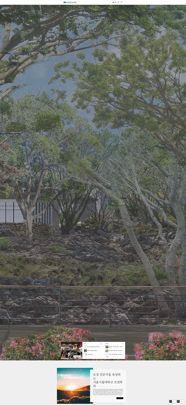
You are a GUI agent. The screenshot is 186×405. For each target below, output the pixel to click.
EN (115, 2)
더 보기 (101, 343)
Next (84, 350)
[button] (119, 398)
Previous (59, 350)
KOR (113, 2)
